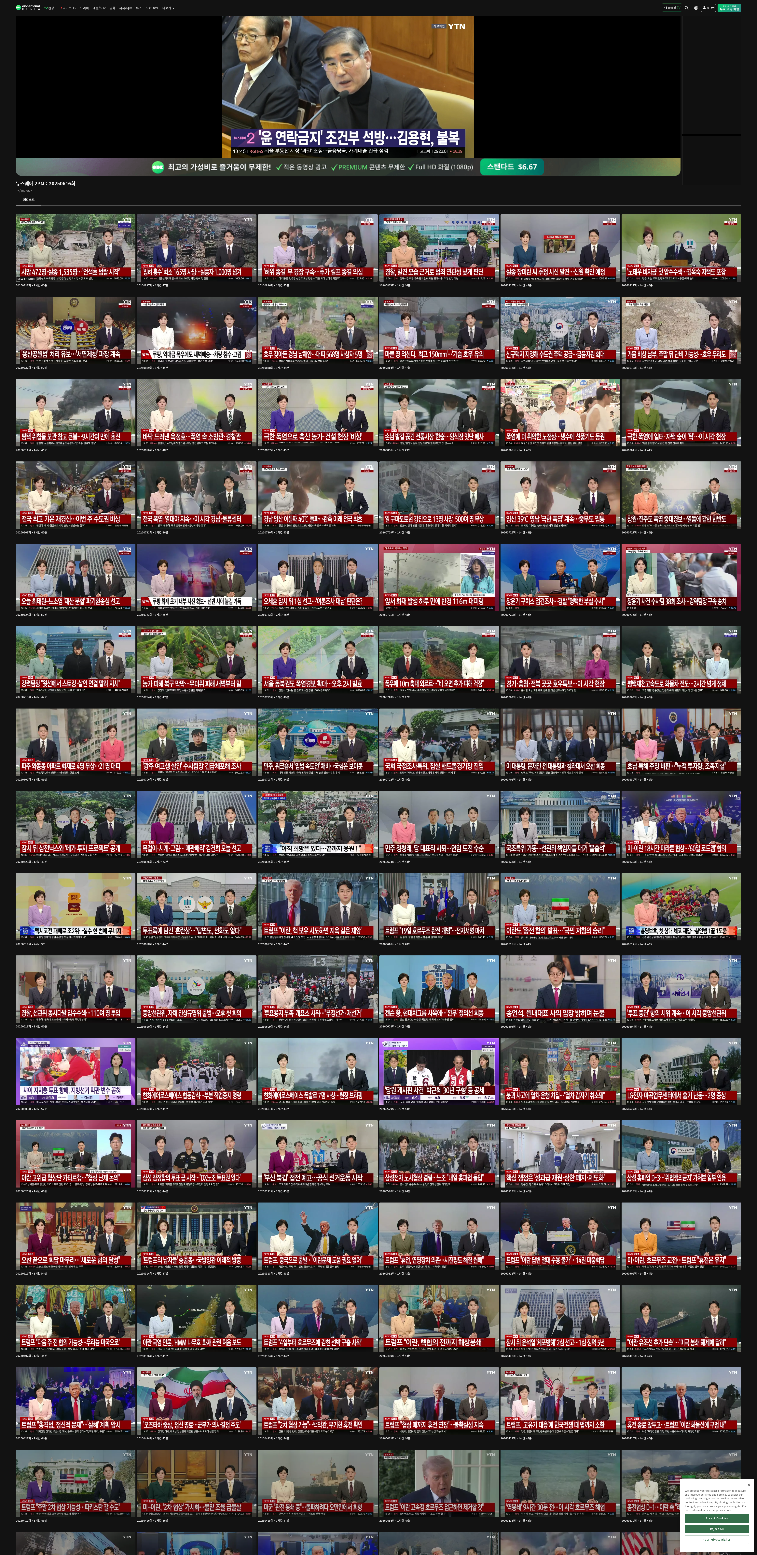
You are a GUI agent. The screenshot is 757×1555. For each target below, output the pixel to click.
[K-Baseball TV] (672, 7)
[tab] (28, 199)
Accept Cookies (717, 1518)
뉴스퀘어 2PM (30, 183)
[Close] (749, 1484)
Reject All (717, 1529)
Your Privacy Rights (716, 1539)
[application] (348, 87)
